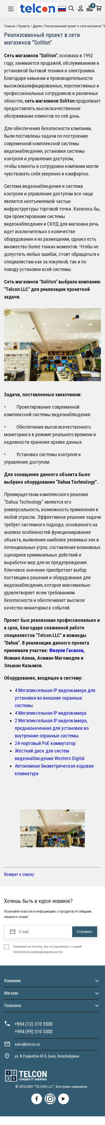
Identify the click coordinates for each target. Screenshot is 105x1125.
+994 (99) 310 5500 (33, 1031)
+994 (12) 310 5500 (33, 1024)
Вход (80, 9)
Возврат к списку (19, 874)
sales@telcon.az (27, 1044)
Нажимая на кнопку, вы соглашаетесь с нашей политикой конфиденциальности (47, 949)
